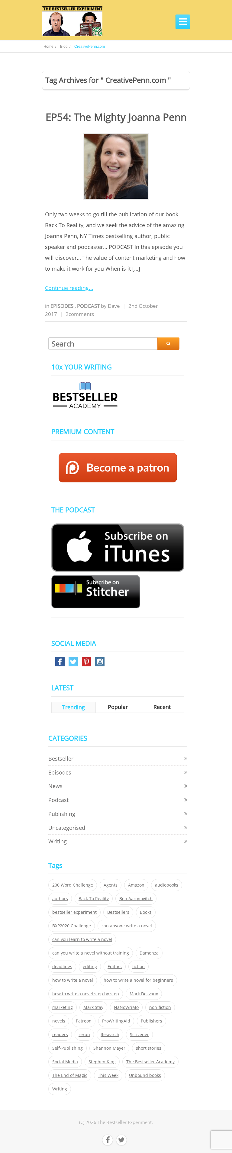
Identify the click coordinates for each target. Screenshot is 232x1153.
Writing (57, 841)
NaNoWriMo (126, 1007)
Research (110, 1034)
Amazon (136, 885)
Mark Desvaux (144, 994)
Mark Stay (93, 1007)
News (55, 786)
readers (60, 1034)
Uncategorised (66, 827)
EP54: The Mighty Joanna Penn (116, 117)
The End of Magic (69, 1075)
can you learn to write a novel (82, 939)
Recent (162, 706)
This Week (108, 1075)
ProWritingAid (116, 1021)
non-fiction (160, 1007)
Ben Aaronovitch (136, 898)
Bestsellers (118, 912)
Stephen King (102, 1061)
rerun (84, 1034)
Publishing (61, 813)
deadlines (62, 966)
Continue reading (67, 287)
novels (58, 1021)
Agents (111, 885)
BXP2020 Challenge (71, 926)
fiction (138, 966)
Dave (114, 305)
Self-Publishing (67, 1048)
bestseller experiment (74, 912)
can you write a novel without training (90, 953)
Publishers (151, 1021)
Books (146, 912)
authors (60, 898)
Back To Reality (94, 898)
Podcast (89, 305)
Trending (73, 707)
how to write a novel (72, 980)
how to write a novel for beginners (138, 980)
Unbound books (145, 1075)
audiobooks (166, 885)
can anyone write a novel (127, 926)
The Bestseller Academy (150, 1061)
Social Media (65, 1061)
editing (90, 966)
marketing (62, 1007)
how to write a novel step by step (85, 994)
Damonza (149, 953)
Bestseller (60, 758)
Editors (115, 966)
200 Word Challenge (72, 885)
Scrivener (139, 1034)
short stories (148, 1048)
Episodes (62, 305)
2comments (80, 314)
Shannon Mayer (109, 1048)
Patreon (84, 1021)
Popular (118, 706)
